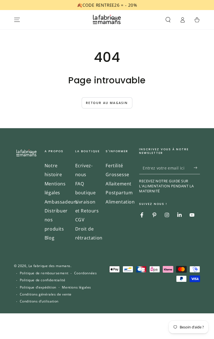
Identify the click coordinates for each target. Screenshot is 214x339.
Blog (49, 238)
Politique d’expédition (38, 287)
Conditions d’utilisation (39, 301)
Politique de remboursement (44, 273)
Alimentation (120, 202)
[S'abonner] (197, 168)
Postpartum (119, 193)
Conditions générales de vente (46, 294)
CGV (80, 220)
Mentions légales (76, 287)
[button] (168, 20)
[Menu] (17, 20)
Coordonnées (85, 273)
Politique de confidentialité (42, 280)
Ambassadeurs (61, 202)
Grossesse (117, 174)
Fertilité (114, 166)
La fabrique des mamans (49, 265)
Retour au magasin (107, 103)
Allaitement (119, 184)
